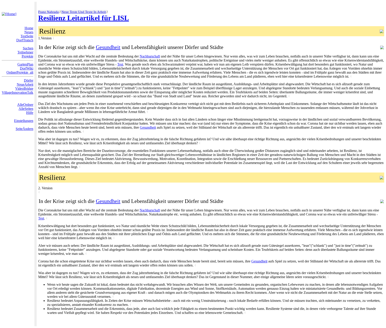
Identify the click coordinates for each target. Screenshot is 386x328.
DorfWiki (26, 68)
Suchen (28, 48)
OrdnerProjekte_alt (19, 72)
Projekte (27, 56)
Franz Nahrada (48, 12)
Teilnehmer (25, 52)
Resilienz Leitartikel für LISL (83, 18)
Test (120, 64)
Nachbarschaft (150, 56)
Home (29, 28)
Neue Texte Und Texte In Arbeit (83, 12)
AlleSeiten (26, 109)
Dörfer (28, 80)
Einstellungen (23, 121)
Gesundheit (108, 47)
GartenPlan (25, 64)
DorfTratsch (24, 40)
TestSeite (27, 36)
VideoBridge (24, 88)
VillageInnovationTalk (17, 92)
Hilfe (29, 113)
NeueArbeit (25, 84)
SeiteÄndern (24, 129)
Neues (28, 32)
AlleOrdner (25, 104)
